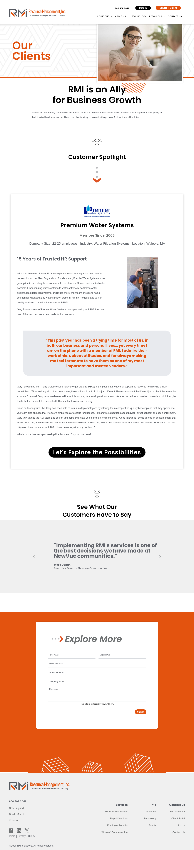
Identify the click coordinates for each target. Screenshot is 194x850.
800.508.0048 (122, 8)
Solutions (103, 16)
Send (140, 711)
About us (120, 16)
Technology (139, 16)
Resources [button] (155, 16)
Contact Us (175, 16)
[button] (34, 556)
